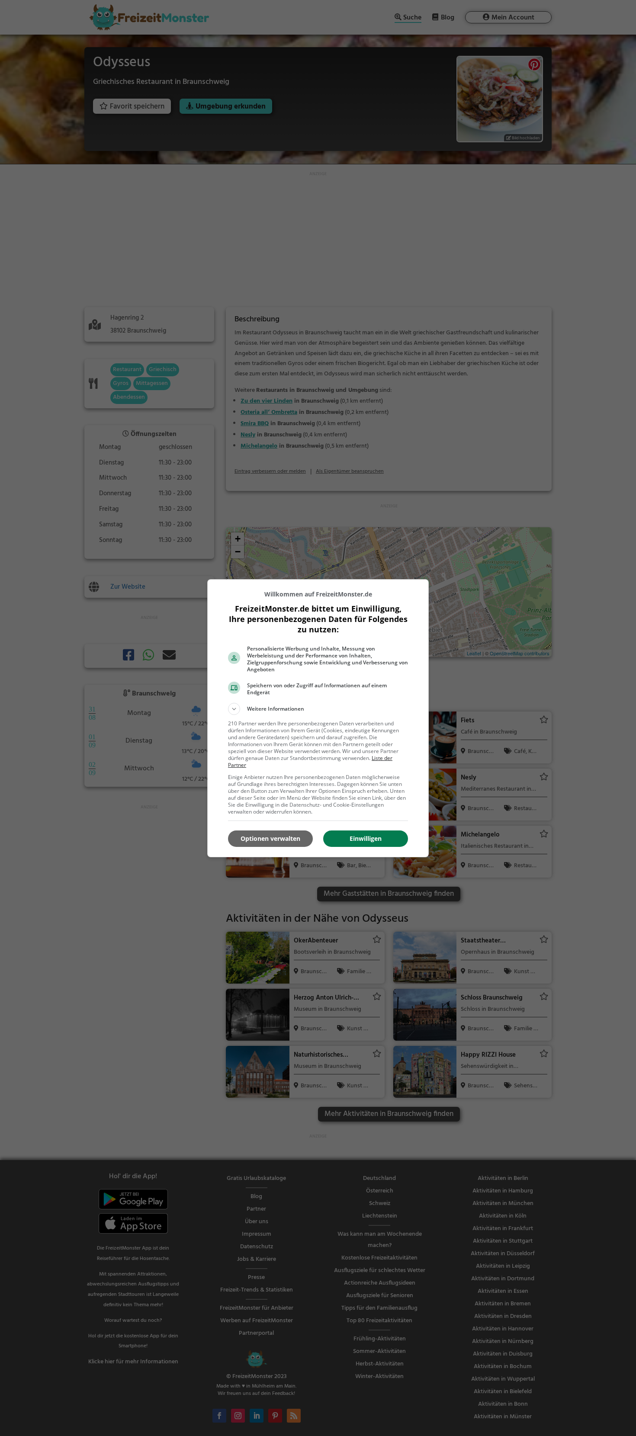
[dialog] (318, 718)
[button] (318, 709)
